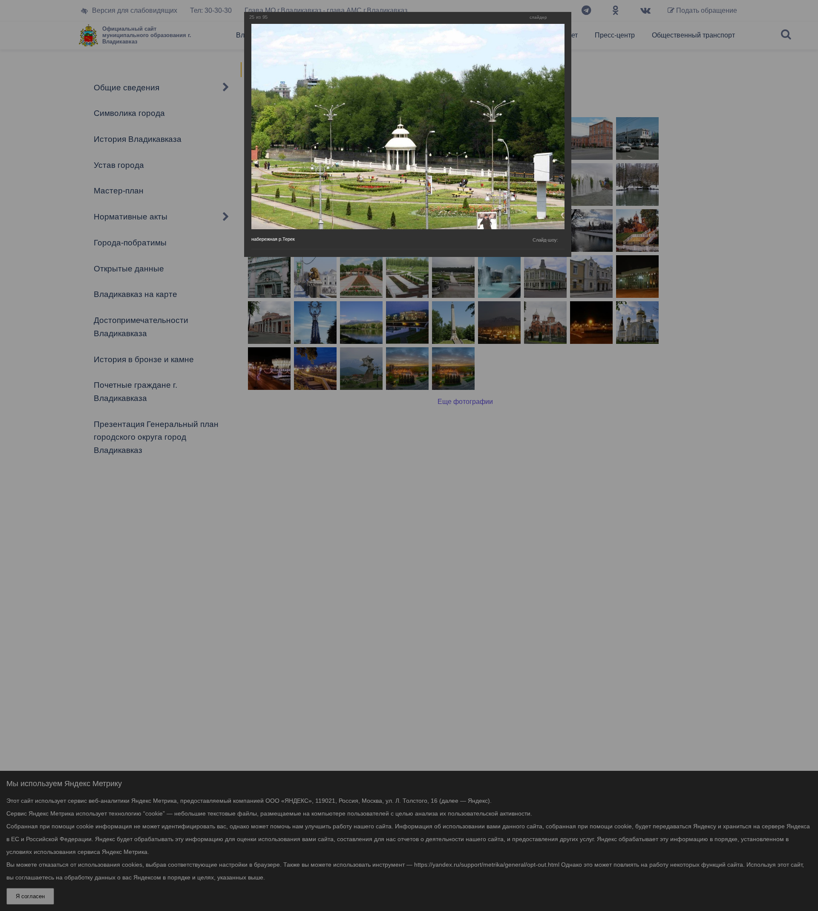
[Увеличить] (555, 18)
